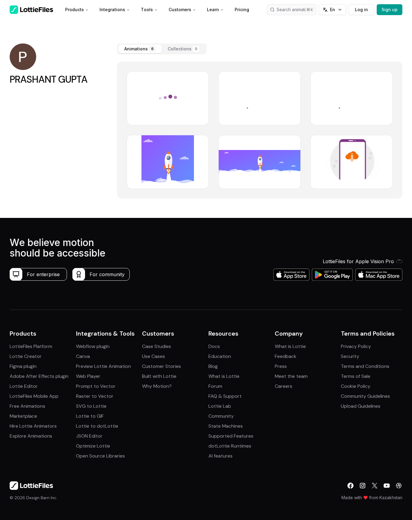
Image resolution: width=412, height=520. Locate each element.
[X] (374, 485)
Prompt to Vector (96, 386)
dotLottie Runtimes (229, 446)
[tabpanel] (260, 130)
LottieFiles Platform (31, 346)
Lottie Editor (24, 386)
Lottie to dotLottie (97, 426)
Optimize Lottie (93, 446)
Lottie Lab (219, 406)
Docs (214, 346)
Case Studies (156, 346)
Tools (147, 9)
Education (219, 356)
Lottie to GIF (90, 416)
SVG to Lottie (91, 406)
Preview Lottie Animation (103, 366)
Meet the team (291, 376)
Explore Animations (31, 436)
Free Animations (27, 406)
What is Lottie (223, 376)
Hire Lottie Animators (33, 426)
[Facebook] (350, 485)
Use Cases (153, 356)
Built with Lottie (159, 376)
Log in (361, 9)
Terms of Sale (355, 376)
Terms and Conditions (365, 366)
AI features (220, 456)
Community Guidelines (365, 396)
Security (350, 356)
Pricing (242, 9)
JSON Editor (89, 436)
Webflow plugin (92, 346)
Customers (180, 9)
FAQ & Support (225, 396)
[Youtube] (386, 485)
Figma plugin (23, 366)
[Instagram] (362, 485)
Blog (213, 366)
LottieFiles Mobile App (34, 396)
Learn (213, 9)
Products (74, 9)
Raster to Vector (94, 396)
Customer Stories (161, 366)
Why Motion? (157, 386)
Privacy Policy (356, 346)
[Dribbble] (398, 485)
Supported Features (230, 436)
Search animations (295, 9)
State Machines (225, 426)
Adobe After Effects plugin (39, 376)
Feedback (285, 356)
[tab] (140, 49)
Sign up (390, 9)
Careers (283, 386)
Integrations (112, 9)
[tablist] (162, 48)
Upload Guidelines (360, 406)
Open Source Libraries (100, 456)
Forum (215, 386)
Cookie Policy (355, 386)
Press (281, 366)
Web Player (88, 376)
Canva (83, 356)
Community (221, 416)
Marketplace (23, 416)
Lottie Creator (26, 356)
